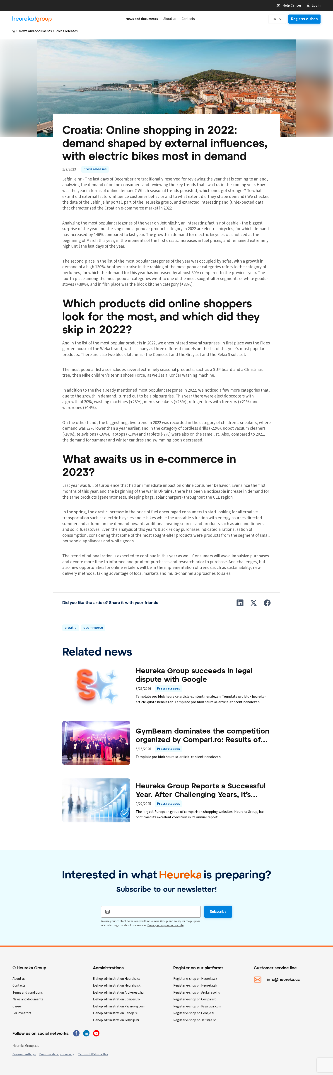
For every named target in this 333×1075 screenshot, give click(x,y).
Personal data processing (56, 1054)
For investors (21, 1013)
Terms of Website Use (93, 1054)
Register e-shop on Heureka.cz (195, 978)
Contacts (19, 985)
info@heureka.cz (283, 979)
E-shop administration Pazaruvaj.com (119, 1006)
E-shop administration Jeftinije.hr (116, 1020)
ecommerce (93, 627)
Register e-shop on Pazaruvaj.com (197, 1006)
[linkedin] (86, 1033)
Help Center (291, 5)
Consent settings (24, 1054)
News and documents (35, 31)
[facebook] (76, 1033)
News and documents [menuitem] (142, 19)
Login (316, 5)
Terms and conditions (27, 992)
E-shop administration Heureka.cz (116, 978)
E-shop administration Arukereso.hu (118, 992)
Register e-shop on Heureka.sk (195, 985)
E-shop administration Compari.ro (116, 999)
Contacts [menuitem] (188, 19)
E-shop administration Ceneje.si (115, 1013)
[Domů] (13, 31)
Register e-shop (304, 19)
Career (17, 1006)
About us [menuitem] (169, 19)
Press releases (67, 31)
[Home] (32, 19)
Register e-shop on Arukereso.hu (196, 992)
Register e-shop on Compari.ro (194, 999)
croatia (71, 627)
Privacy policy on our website (165, 925)
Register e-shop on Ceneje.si (193, 1013)
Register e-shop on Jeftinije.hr (194, 1020)
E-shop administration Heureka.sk (116, 985)
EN (274, 19)
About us (18, 978)
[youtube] (96, 1033)
